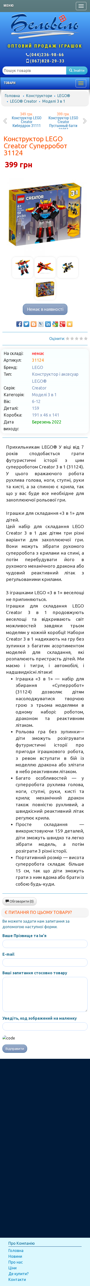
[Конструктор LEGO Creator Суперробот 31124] (45, 214)
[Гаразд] (81, 338)
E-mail (8, 954)
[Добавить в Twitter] (26, 324)
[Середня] (76, 338)
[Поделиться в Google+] (62, 324)
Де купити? (18, 1274)
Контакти (17, 1279)
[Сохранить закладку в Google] (55, 324)
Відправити (15, 1049)
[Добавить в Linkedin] (48, 324)
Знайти (78, 70)
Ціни (12, 1268)
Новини (15, 1256)
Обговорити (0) (21, 901)
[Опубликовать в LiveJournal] (41, 324)
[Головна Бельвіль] (45, 26)
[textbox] (34, 70)
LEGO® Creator (23, 101)
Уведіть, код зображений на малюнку (39, 1018)
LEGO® (63, 95)
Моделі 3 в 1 (53, 101)
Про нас (15, 1262)
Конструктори (39, 95)
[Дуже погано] (67, 338)
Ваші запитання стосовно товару (34, 973)
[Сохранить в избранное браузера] (69, 324)
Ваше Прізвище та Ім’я (24, 935)
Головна (12, 95)
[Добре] (86, 338)
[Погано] (72, 338)
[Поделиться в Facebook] (19, 324)
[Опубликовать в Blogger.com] (33, 324)
